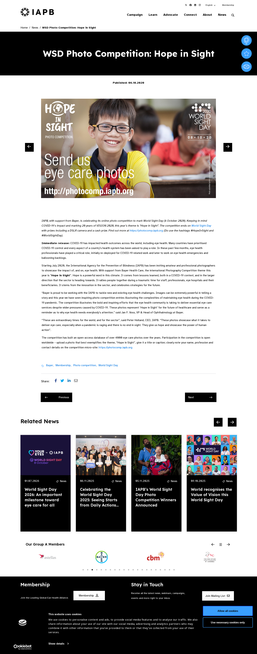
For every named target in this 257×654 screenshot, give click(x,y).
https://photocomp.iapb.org (146, 230)
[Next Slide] (227, 147)
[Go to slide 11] (128, 569)
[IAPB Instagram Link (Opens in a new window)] (199, 5)
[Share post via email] (77, 381)
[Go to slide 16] (151, 569)
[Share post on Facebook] (57, 381)
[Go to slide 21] (174, 569)
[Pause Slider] (220, 544)
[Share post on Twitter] (63, 381)
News (222, 15)
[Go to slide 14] (142, 569)
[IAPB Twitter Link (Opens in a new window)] (186, 5)
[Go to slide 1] (83, 569)
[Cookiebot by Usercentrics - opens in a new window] (22, 647)
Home (24, 27)
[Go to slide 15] (146, 569)
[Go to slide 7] (110, 569)
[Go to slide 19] (165, 569)
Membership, (63, 365)
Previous (64, 397)
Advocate (170, 15)
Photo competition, (85, 365)
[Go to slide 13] (137, 569)
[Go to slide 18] (160, 569)
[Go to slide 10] (124, 569)
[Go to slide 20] (169, 569)
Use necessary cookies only (228, 622)
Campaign (135, 15)
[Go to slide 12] (133, 569)
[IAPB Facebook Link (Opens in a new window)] (190, 5)
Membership (228, 5)
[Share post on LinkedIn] (70, 381)
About (207, 15)
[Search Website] (233, 15)
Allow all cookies (227, 610)
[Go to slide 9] (119, 569)
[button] (211, 5)
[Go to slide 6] (106, 569)
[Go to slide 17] (156, 569)
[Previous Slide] (29, 147)
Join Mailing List (215, 596)
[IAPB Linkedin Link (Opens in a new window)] (195, 5)
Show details (56, 643)
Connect (190, 15)
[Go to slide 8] (115, 569)
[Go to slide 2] (87, 569)
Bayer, (50, 365)
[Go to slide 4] (96, 569)
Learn (153, 15)
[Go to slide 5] (101, 569)
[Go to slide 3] (92, 569)
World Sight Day (201, 225)
